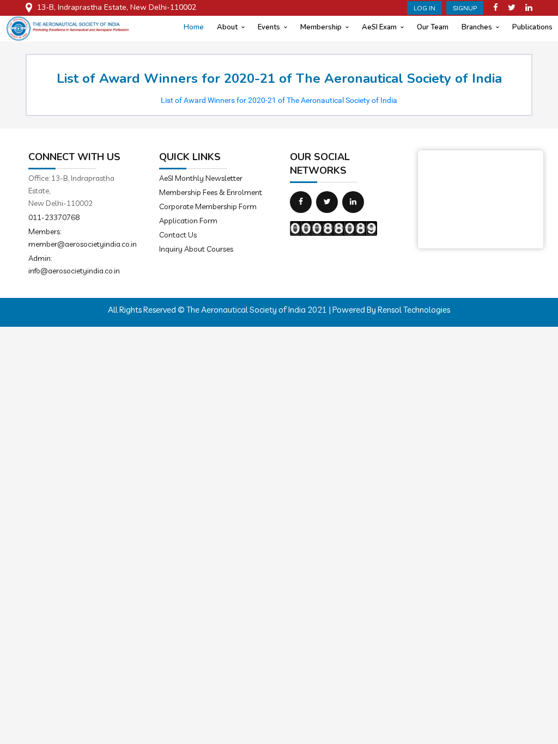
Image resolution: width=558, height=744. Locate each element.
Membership (321, 27)
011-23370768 (54, 217)
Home (194, 27)
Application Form (188, 220)
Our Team (432, 27)
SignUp (465, 8)
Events (269, 27)
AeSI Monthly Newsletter (200, 178)
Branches (477, 27)
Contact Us (178, 235)
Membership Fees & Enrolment (210, 192)
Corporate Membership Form (208, 206)
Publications (532, 27)
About (227, 27)
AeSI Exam (379, 27)
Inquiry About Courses (196, 249)
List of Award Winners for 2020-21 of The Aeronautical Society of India (279, 100)
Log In (424, 8)
